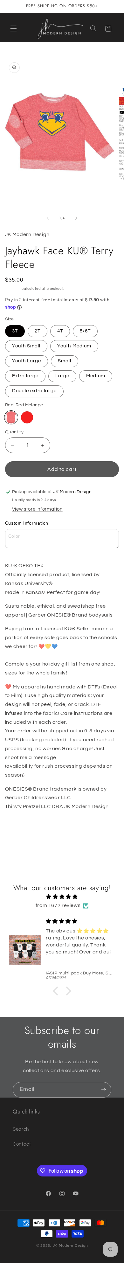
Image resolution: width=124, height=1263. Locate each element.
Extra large (25, 375)
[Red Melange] (11, 417)
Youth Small (26, 346)
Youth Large (26, 361)
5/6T (85, 331)
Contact (22, 1144)
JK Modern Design (70, 1245)
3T (15, 331)
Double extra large (34, 390)
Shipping (13, 288)
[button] (13, 28)
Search (21, 1129)
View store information (37, 509)
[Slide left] (48, 218)
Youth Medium (74, 346)
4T (60, 331)
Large (62, 375)
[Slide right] (76, 218)
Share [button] (18, 826)
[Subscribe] (103, 1090)
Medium (95, 375)
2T (37, 331)
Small (64, 361)
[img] (62, 897)
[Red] (27, 417)
